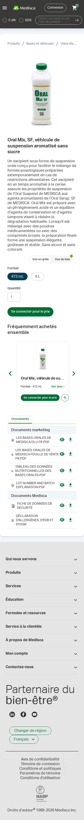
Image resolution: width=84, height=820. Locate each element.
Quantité (14, 288)
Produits (13, 43)
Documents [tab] (20, 419)
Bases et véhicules (40, 43)
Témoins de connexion (40, 764)
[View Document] (62, 440)
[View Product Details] (65, 397)
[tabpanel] (42, 477)
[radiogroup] (17, 20)
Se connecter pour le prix (30, 311)
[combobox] (53, 20)
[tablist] (42, 419)
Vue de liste (62, 259)
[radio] (5, 20)
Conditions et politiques (40, 768)
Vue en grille (40, 259)
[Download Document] (70, 440)
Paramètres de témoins (40, 773)
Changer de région (30, 731)
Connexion (55, 7)
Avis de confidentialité (40, 759)
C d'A (12, 20)
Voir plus (58, 386)
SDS (28, 20)
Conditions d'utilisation (40, 778)
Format (13, 268)
